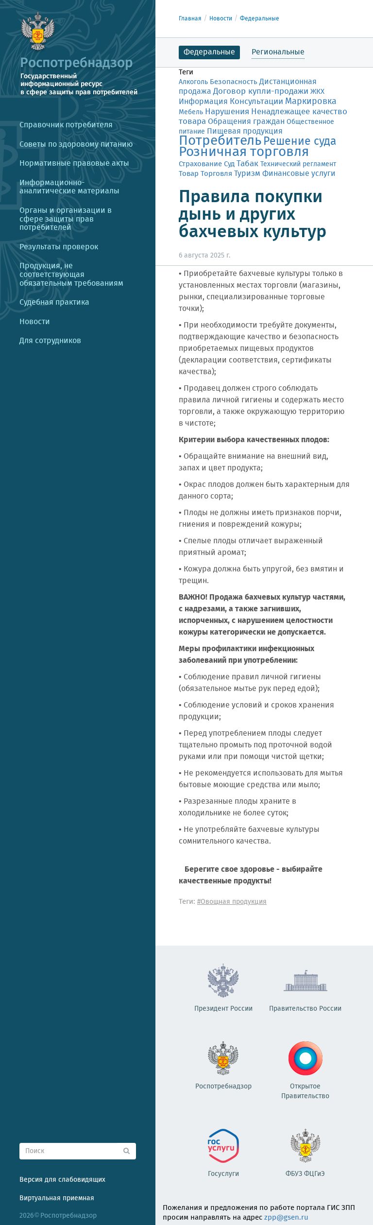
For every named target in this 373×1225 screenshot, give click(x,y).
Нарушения (227, 111)
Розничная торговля (244, 152)
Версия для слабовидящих (62, 1179)
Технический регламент (298, 164)
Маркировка (311, 101)
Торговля (216, 173)
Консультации (256, 101)
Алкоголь (193, 82)
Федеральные (259, 18)
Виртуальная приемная (56, 1198)
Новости (220, 18)
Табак (247, 163)
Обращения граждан (246, 122)
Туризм (247, 174)
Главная (190, 18)
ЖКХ (317, 92)
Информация (203, 102)
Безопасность (233, 82)
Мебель (191, 112)
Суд (229, 164)
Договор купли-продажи (260, 91)
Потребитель (220, 141)
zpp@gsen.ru (286, 1218)
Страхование (200, 164)
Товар (189, 173)
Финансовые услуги (299, 174)
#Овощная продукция (232, 902)
